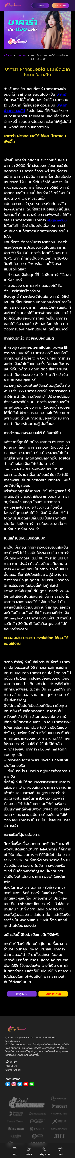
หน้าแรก (8, 55)
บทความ (22, 55)
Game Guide (13, 1070)
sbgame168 (57, 220)
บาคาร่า (61, 94)
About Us (11, 1066)
